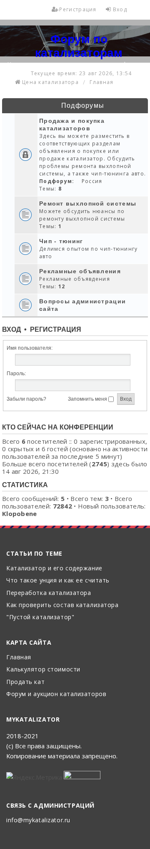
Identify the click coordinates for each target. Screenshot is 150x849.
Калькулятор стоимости (43, 669)
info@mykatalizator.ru (38, 820)
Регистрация (55, 329)
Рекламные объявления (80, 271)
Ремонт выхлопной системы (87, 203)
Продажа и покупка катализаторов (72, 124)
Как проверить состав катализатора (62, 605)
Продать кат (25, 682)
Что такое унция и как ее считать (58, 580)
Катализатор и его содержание (54, 568)
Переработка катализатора (48, 593)
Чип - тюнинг (61, 241)
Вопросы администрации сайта (82, 305)
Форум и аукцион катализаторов (56, 694)
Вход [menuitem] (120, 9)
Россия (92, 181)
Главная (18, 657)
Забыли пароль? (26, 399)
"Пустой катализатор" (40, 617)
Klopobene (19, 513)
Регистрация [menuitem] (77, 9)
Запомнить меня (88, 399)
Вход (11, 329)
